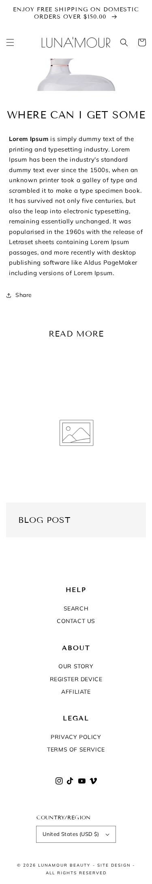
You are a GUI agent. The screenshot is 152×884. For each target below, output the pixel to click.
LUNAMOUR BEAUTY (64, 865)
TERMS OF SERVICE (76, 749)
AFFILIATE (75, 691)
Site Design (114, 865)
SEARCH (76, 608)
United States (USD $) (71, 834)
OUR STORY (75, 666)
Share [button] (23, 295)
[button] (10, 42)
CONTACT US (76, 621)
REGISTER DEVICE (76, 679)
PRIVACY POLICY (76, 737)
